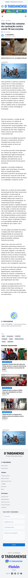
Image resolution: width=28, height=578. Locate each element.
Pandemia (4, 339)
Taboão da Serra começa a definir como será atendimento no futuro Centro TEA (12, 392)
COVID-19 (17, 336)
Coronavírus (10, 336)
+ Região (3, 483)
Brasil (2, 489)
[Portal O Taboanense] (14, 556)
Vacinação (10, 341)
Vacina (3, 341)
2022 (3, 336)
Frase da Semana (5, 504)
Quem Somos (4, 465)
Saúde (11, 339)
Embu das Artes (5, 478)
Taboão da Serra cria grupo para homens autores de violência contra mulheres (13, 416)
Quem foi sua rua (5, 502)
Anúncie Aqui (4, 468)
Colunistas (3, 507)
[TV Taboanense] (14, 561)
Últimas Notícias (5, 499)
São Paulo (8, 20)
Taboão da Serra (19, 339)
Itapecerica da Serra (6, 481)
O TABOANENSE (9, 34)
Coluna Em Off (4, 496)
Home (2, 20)
